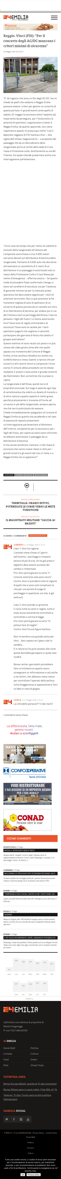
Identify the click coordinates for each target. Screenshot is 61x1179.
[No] (57, 1167)
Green (33, 1059)
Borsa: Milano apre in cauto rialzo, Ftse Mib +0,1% (30, 1089)
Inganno (8, 914)
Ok (23, 1174)
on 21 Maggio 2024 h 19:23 (32, 700)
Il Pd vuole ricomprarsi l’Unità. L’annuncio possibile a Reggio (31, 937)
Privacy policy (34, 1174)
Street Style (37, 1065)
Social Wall (9, 1048)
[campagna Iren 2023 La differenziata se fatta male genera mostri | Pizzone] (30, 29)
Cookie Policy (51, 1132)
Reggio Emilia (41, 475)
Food (6, 1059)
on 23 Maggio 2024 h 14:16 (34, 544)
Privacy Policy (38, 1132)
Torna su (29, 998)
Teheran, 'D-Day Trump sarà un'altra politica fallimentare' (27, 1097)
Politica (34, 1048)
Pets (5, 1065)
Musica (29, 475)
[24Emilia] (23, 17)
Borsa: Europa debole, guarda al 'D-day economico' (30, 1084)
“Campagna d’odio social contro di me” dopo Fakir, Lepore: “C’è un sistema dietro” (31, 894)
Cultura (34, 1054)
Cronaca (20, 475)
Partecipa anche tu (38, 535)
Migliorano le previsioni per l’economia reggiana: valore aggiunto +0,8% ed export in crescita (31, 873)
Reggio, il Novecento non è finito (19, 850)
